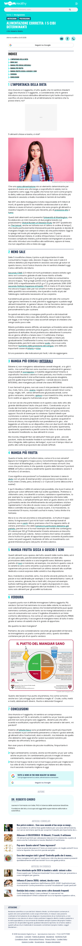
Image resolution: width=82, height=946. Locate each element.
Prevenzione (24, 18)
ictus (38, 348)
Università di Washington (55, 217)
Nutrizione (12, 18)
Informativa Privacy (36, 939)
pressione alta (61, 210)
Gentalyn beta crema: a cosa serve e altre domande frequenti (43, 890)
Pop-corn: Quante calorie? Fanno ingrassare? (36, 845)
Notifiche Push (61, 937)
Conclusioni (14, 77)
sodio (47, 343)
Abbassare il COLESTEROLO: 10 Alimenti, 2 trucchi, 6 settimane (44, 835)
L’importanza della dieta (19, 59)
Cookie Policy (62, 939)
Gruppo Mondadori (52, 942)
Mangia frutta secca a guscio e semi (23, 71)
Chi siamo (19, 937)
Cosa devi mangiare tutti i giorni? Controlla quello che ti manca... (45, 855)
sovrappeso (28, 372)
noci (20, 563)
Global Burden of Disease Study (37, 222)
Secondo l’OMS (15, 272)
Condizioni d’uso (21, 939)
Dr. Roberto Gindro (15, 31)
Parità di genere (38, 937)
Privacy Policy (50, 939)
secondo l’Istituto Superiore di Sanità (25, 286)
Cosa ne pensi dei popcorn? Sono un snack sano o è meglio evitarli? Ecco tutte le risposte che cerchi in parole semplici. (47, 849)
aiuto (10, 479)
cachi (25, 523)
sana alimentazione (26, 186)
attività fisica (25, 730)
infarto (30, 348)
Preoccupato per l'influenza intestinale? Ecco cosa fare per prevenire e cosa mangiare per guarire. (47, 874)
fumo (10, 212)
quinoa (38, 395)
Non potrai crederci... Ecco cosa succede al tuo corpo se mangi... (44, 825)
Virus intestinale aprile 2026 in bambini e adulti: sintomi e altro (44, 870)
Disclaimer (50, 937)
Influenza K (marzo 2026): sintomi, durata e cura (38, 880)
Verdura (13, 74)
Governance (39, 942)
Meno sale (14, 62)
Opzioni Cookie (28, 942)
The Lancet (16, 225)
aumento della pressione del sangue (36, 345)
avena (32, 390)
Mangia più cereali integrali (20, 65)
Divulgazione (19, 15)
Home (9, 15)
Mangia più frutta (16, 68)
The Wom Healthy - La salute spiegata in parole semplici (15, 3)
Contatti (27, 937)
